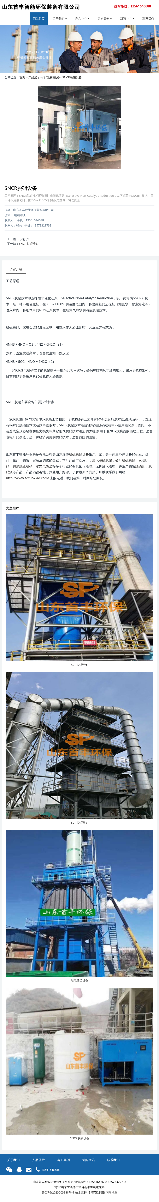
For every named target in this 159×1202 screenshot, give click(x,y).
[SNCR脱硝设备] (79, 1061)
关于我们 (58, 18)
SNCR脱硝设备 (72, 77)
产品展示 (34, 77)
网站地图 (111, 1192)
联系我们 (148, 18)
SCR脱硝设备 (79, 665)
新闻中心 (126, 18)
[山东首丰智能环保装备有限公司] (41, 8)
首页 (22, 77)
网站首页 (39, 18)
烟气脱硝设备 (51, 77)
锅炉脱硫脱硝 (23, 466)
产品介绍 (16, 269)
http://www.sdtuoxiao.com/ (27, 478)
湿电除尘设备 (79, 980)
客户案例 (103, 18)
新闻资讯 (88, 1160)
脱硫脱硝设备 (79, 454)
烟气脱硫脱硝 (102, 460)
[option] (79, 49)
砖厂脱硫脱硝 (125, 460)
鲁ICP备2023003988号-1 (58, 1192)
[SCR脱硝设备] (79, 587)
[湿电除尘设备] (79, 903)
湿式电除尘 (44, 466)
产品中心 (81, 18)
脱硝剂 (140, 466)
